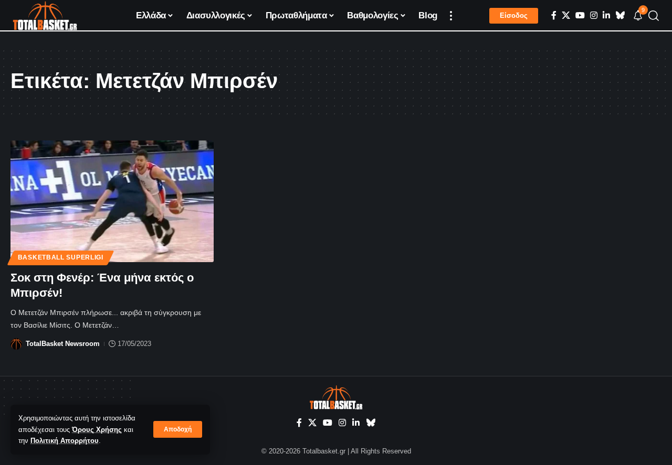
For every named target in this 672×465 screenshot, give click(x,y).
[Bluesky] (620, 15)
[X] (566, 15)
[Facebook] (554, 15)
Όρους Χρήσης (97, 430)
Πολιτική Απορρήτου (64, 441)
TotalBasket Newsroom (63, 344)
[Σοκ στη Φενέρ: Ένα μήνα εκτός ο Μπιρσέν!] (112, 201)
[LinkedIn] (606, 15)
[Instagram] (593, 15)
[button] (177, 429)
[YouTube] (580, 15)
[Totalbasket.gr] (44, 15)
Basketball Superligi (60, 257)
